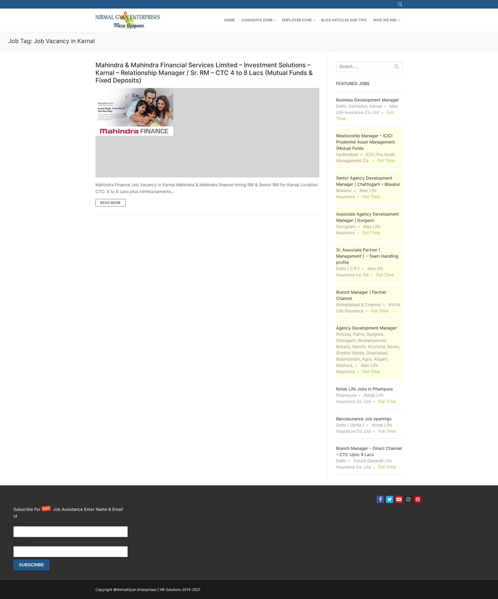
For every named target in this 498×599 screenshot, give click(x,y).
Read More (110, 203)
